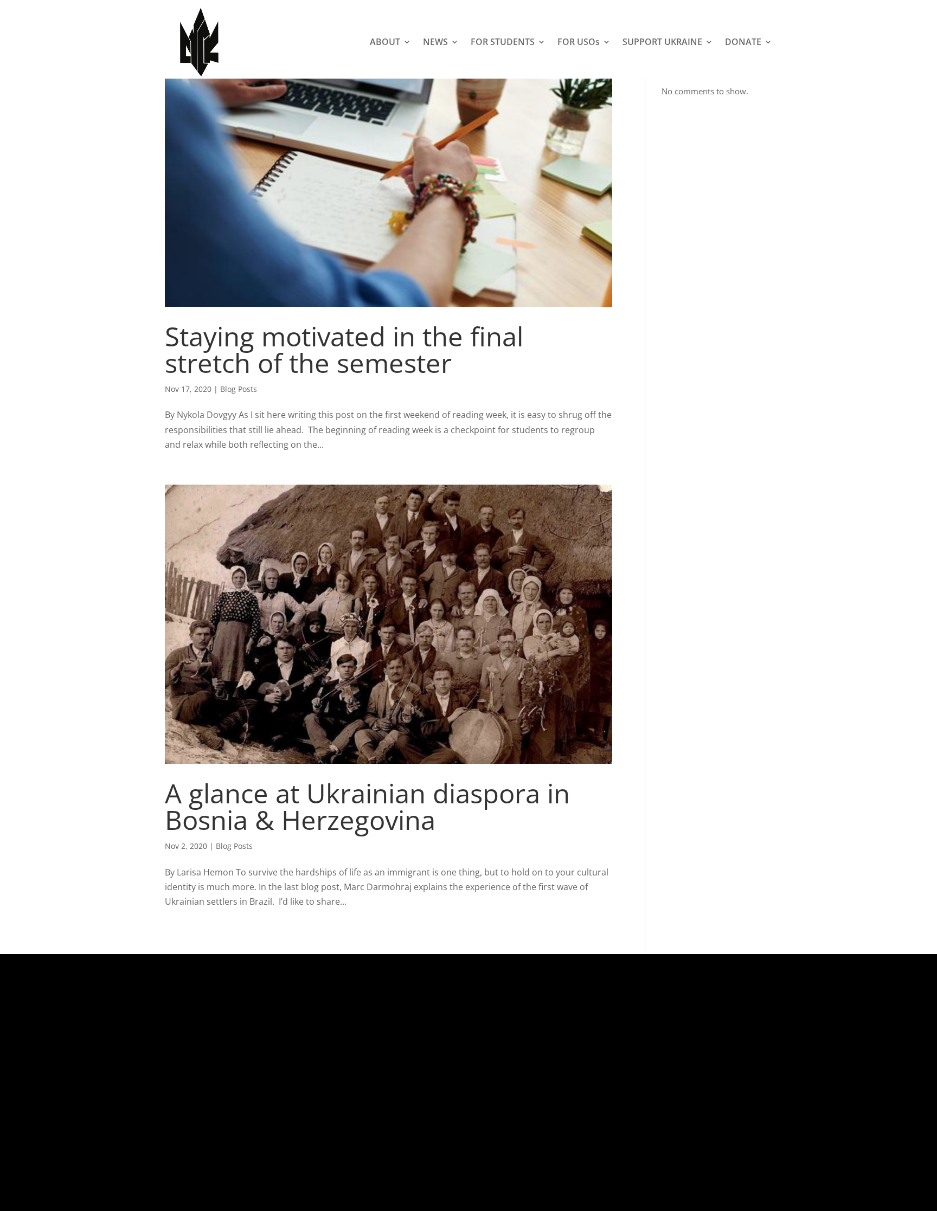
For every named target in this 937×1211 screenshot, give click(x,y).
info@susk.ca (432, 1106)
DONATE (743, 42)
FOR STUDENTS (503, 42)
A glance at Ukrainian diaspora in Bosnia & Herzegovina (367, 806)
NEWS (435, 42)
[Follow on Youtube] (720, 1063)
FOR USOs (578, 42)
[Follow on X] (633, 1063)
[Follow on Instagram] (676, 1063)
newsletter (488, 1121)
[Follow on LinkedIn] (698, 1063)
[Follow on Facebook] (655, 1063)
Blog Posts (238, 389)
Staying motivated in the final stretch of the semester (344, 349)
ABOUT (385, 42)
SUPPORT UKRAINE (662, 42)
